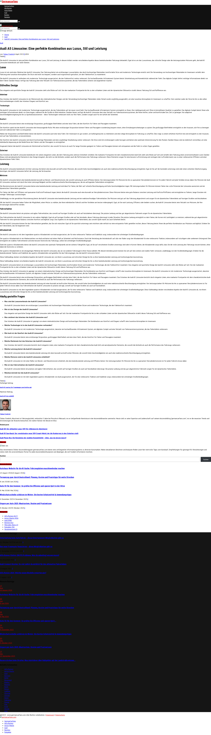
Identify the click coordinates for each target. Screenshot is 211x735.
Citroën (7, 695)
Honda (6, 709)
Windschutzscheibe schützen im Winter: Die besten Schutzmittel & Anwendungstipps (35, 494)
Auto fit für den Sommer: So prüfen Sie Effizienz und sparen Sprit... (28, 621)
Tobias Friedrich (9, 54)
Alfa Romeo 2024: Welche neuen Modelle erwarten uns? (23, 573)
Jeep (6, 711)
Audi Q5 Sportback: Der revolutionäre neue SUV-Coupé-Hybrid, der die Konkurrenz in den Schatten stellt (39, 433)
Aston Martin (8, 10)
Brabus (6, 682)
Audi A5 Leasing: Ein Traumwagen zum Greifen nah (16, 387)
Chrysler (7, 693)
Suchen (3, 456)
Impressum (50, 715)
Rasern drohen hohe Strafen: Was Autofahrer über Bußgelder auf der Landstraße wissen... (38, 660)
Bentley (6, 15)
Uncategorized (10, 529)
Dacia (6, 698)
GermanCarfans (9, 6)
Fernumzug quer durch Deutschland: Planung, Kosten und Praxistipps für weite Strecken (37, 477)
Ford (6, 706)
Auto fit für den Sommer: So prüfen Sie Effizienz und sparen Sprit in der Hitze (32, 486)
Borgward (8, 680)
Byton (6, 689)
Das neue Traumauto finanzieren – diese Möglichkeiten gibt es (26, 546)
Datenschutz (60, 715)
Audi (5, 13)
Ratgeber (7, 17)
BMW (6, 678)
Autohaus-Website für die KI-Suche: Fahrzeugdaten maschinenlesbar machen (32, 468)
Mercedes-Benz (11, 525)
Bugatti (7, 684)
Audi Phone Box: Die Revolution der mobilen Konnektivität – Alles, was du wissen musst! (33, 438)
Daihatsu (7, 700)
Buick (6, 687)
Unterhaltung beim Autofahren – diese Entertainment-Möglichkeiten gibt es (32, 538)
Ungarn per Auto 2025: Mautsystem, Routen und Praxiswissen (26, 503)
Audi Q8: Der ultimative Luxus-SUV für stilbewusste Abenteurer (23, 429)
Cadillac (7, 691)
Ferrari (6, 702)
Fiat (5, 704)
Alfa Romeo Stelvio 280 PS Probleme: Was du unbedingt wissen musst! (29, 555)
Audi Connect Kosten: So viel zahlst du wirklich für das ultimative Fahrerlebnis (33, 564)
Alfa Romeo (8, 8)
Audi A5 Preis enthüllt (7, 396)
